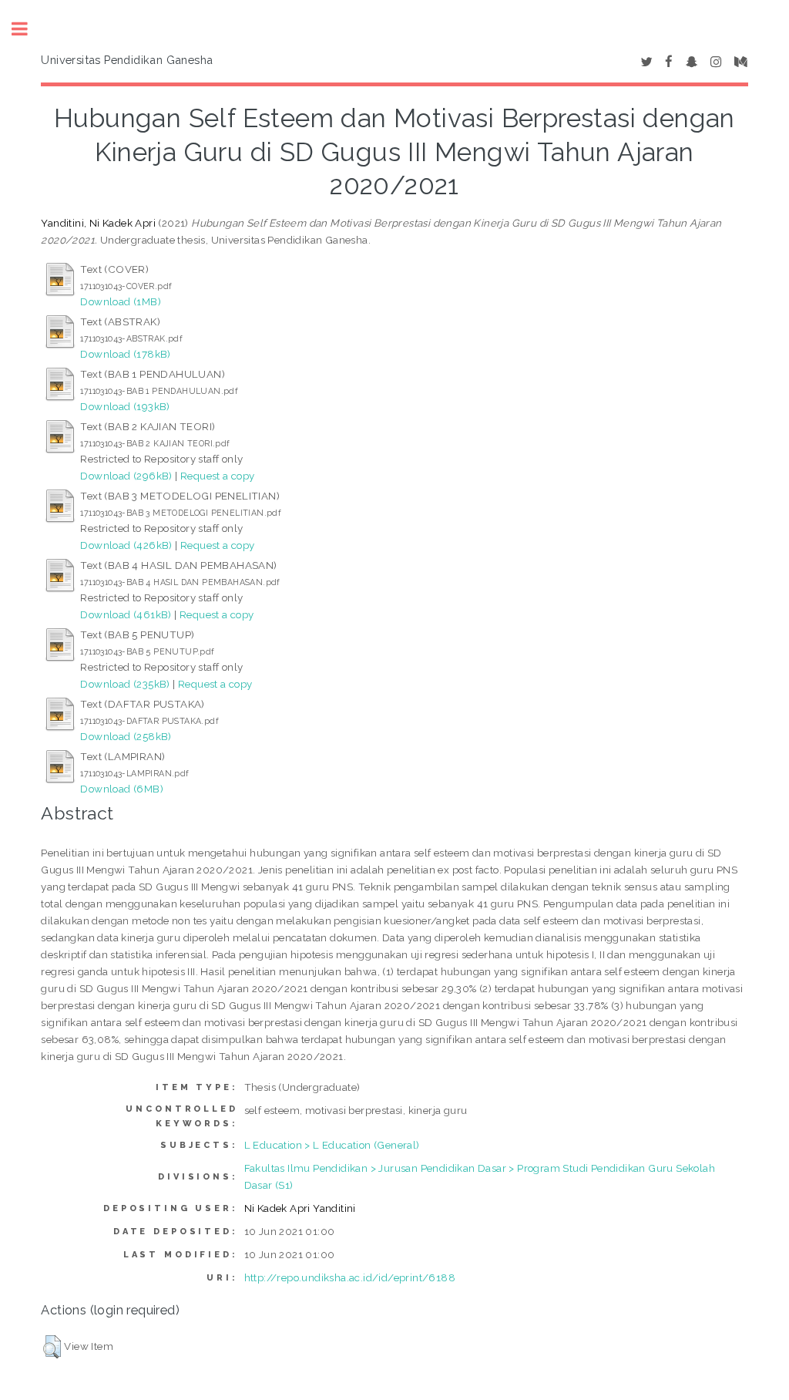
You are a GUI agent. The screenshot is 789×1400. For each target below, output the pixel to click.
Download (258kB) (125, 736)
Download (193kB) (125, 406)
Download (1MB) (120, 301)
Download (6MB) (121, 788)
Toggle (27, 29)
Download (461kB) (125, 614)
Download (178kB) (125, 354)
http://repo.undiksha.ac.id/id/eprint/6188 (349, 1277)
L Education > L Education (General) (332, 1145)
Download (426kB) (126, 545)
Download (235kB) (125, 684)
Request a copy (217, 475)
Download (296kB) (126, 475)
